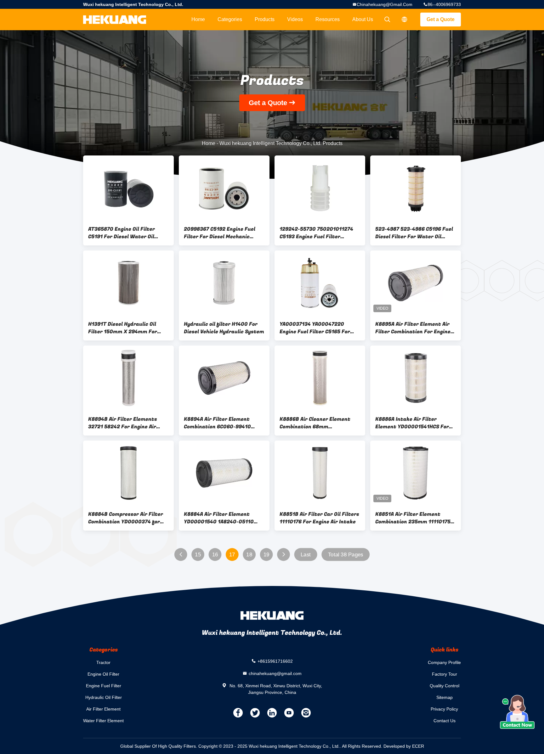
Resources (327, 19)
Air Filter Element (103, 709)
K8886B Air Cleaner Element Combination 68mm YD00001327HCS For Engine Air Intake (319, 422)
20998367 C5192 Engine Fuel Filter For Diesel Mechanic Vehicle (219, 232)
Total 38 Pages (345, 555)
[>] (283, 554)
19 (266, 555)
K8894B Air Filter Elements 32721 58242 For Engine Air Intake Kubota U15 (122, 422)
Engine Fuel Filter (103, 685)
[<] (180, 554)
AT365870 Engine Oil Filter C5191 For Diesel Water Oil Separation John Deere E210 (123, 232)
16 (215, 555)
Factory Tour (444, 674)
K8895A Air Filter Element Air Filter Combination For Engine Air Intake (412, 327)
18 (249, 555)
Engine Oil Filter (103, 674)
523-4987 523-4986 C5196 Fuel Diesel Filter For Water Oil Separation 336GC (414, 232)
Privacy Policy (444, 709)
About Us (362, 19)
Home (198, 19)
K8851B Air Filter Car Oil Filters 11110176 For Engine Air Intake (319, 518)
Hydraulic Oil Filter (103, 697)
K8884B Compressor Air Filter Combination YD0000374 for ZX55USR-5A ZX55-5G (125, 518)
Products (265, 19)
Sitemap (444, 697)
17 (232, 555)
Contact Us (445, 720)
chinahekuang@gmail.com (384, 4)
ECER (418, 746)
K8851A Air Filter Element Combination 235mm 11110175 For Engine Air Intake (412, 518)
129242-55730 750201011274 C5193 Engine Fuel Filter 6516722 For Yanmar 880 (316, 232)
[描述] (404, 19)
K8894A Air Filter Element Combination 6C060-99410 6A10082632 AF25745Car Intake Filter (217, 422)
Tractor (103, 662)
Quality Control (444, 685)
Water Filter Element (103, 720)
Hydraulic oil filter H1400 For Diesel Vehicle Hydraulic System (224, 327)
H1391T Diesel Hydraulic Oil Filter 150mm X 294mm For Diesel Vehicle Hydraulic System (128, 327)
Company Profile (444, 662)
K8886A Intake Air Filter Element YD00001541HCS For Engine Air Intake (412, 422)
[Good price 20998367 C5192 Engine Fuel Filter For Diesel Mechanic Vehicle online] (224, 187)
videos (295, 19)
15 (198, 555)
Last (306, 555)
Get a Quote (441, 19)
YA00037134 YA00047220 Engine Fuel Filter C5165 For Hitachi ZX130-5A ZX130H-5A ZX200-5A (316, 327)
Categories (230, 19)
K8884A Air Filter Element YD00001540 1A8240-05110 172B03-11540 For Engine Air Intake (220, 518)
